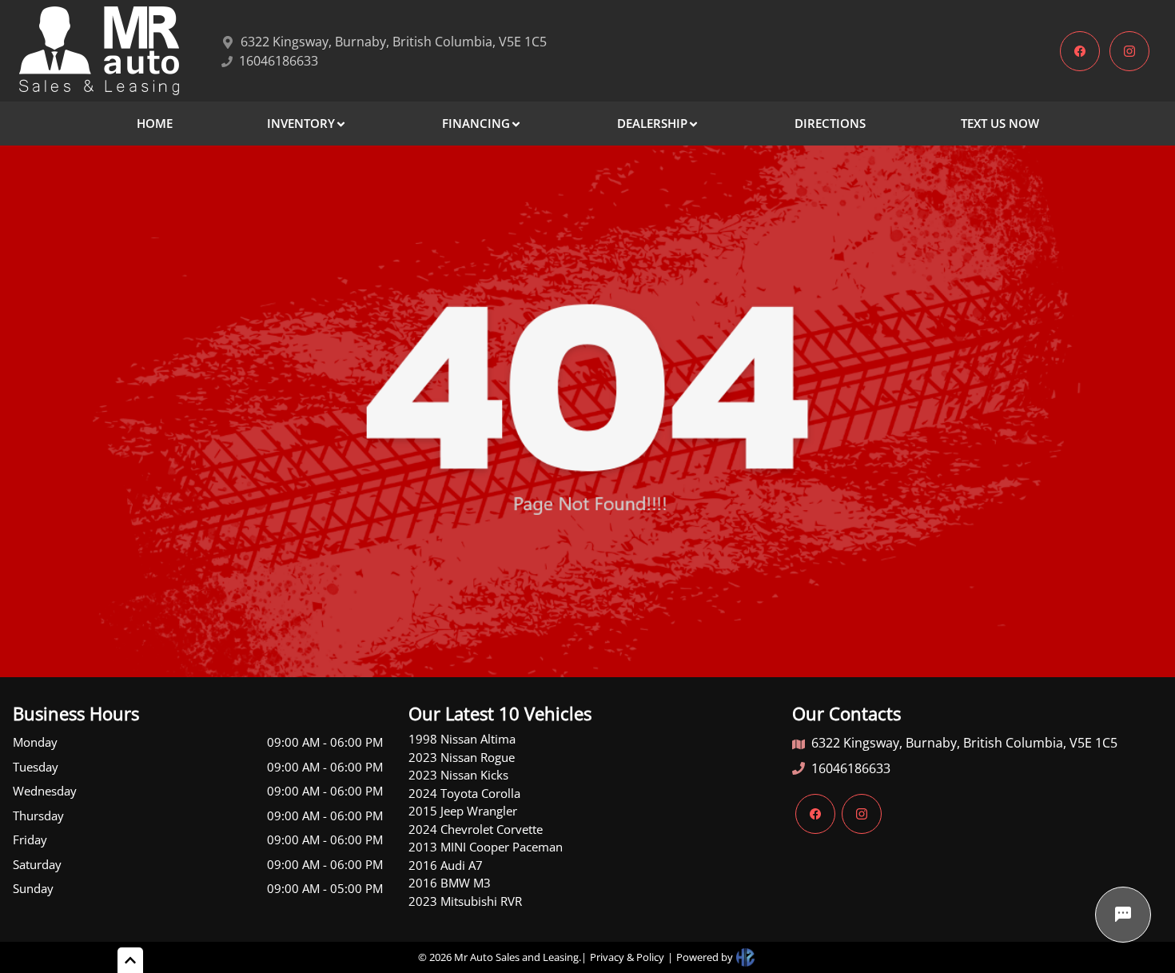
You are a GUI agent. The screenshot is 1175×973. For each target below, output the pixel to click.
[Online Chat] (1123, 915)
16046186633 (850, 768)
